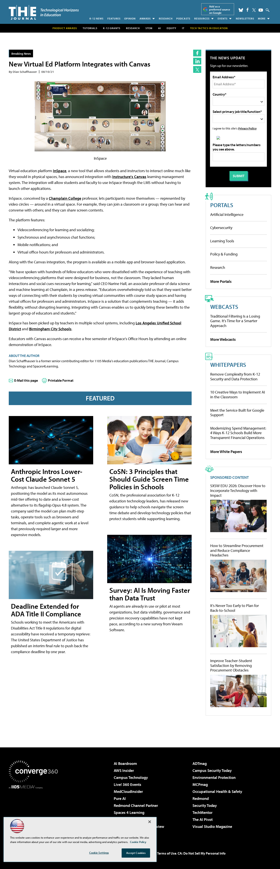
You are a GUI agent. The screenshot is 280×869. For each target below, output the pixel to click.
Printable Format (61, 380)
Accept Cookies (136, 853)
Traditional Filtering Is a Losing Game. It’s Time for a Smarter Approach (235, 321)
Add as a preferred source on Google (219, 9)
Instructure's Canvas (129, 176)
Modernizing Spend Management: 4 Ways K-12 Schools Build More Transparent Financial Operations (238, 433)
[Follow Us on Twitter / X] (254, 10)
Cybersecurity (221, 227)
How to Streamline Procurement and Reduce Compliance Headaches (236, 550)
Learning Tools (222, 240)
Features (114, 18)
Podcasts (183, 18)
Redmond (200, 798)
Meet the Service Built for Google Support (237, 413)
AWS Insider (124, 770)
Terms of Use (166, 853)
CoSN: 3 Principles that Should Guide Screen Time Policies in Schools (149, 479)
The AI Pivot (202, 819)
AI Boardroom (125, 763)
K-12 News (96, 18)
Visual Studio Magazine (212, 826)
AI (159, 28)
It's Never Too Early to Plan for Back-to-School (234, 608)
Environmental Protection (214, 777)
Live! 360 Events (127, 784)
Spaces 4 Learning (129, 812)
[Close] (149, 822)
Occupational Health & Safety (217, 791)
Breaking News (21, 53)
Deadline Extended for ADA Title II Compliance (46, 610)
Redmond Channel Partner (136, 805)
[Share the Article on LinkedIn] (197, 61)
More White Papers (226, 451)
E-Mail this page (26, 380)
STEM (148, 28)
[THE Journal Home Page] (44, 12)
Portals (221, 205)
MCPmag (200, 784)
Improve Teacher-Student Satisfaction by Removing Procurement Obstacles (231, 665)
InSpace (59, 170)
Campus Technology (131, 777)
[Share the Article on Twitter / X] (197, 69)
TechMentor (202, 812)
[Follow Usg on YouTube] (261, 10)
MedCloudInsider (128, 791)
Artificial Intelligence (226, 214)
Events (223, 18)
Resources (202, 18)
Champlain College (65, 198)
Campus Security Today (212, 770)
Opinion (130, 18)
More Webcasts (223, 339)
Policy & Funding (224, 254)
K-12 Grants (111, 28)
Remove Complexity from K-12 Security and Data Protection (235, 376)
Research (166, 18)
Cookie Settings (99, 852)
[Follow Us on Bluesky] (241, 10)
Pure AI (120, 798)
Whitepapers (228, 364)
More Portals (221, 281)
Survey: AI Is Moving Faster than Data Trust (149, 594)
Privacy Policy (247, 128)
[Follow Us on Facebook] (247, 10)
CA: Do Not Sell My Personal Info (202, 853)
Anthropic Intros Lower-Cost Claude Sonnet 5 (46, 475)
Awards (145, 18)
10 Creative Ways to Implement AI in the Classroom (237, 394)
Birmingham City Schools (50, 328)
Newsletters (245, 18)
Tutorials (90, 28)
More (262, 18)
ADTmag (199, 763)
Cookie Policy (138, 842)
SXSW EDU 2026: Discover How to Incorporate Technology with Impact (237, 490)
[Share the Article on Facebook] (197, 53)
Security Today (204, 805)
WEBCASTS (224, 306)
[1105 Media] (35, 811)
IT (183, 28)
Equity (171, 28)
